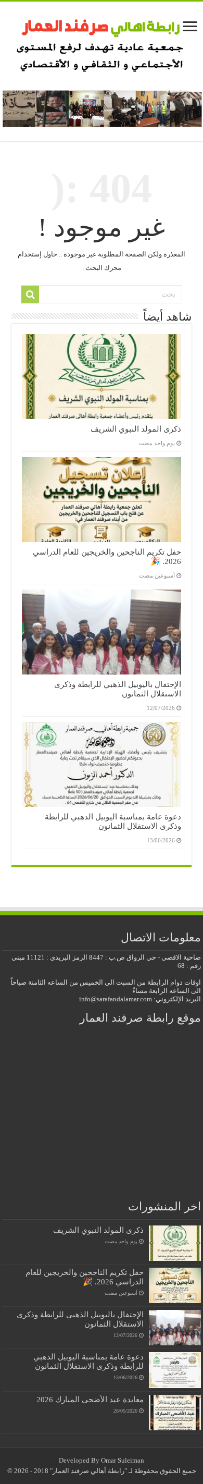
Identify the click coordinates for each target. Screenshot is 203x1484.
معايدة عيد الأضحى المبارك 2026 (90, 1399)
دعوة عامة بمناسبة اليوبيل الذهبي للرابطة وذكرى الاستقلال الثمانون (113, 821)
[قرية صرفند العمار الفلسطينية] (102, 42)
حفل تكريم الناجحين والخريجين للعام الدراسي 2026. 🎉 (85, 1277)
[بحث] (30, 294)
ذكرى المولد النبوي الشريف (136, 428)
